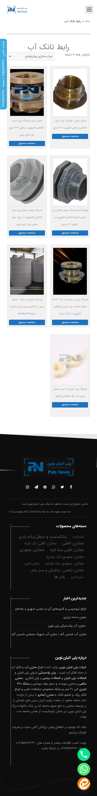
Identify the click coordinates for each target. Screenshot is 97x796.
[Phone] (83, 754)
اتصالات (78, 537)
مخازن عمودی (32, 550)
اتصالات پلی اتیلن (75, 678)
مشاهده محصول (70, 136)
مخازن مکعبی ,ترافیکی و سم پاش (57, 570)
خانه (87, 21)
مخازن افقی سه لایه (67, 550)
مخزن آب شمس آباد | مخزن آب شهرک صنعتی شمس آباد (48, 634)
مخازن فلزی (32, 564)
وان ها (59, 577)
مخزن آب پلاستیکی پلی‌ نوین (67, 626)
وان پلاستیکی (47, 672)
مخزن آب (30, 667)
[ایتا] (83, 783)
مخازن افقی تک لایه (41, 543)
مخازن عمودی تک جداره (65, 556)
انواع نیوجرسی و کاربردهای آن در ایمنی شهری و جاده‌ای (50, 609)
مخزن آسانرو (46, 695)
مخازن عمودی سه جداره (64, 563)
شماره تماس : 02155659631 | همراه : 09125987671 (3, 74)
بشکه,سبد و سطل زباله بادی (43, 537)
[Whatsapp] (83, 769)
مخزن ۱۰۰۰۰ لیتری (74, 617)
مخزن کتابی (77, 577)
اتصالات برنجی (51, 678)
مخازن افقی (73, 543)
